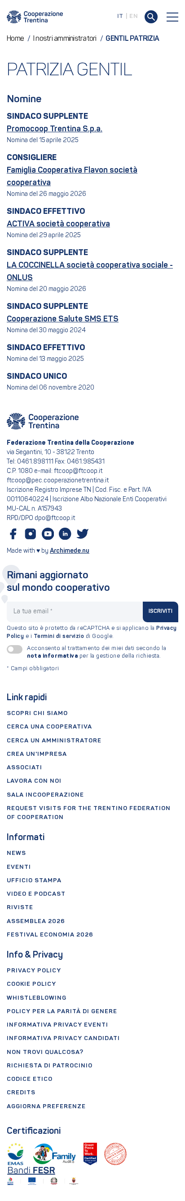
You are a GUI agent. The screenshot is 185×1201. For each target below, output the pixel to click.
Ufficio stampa (34, 881)
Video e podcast (36, 894)
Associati (24, 768)
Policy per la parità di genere (62, 1012)
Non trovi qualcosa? (45, 1052)
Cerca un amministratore (54, 741)
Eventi (19, 867)
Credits (21, 1093)
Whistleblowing (36, 998)
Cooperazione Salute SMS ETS (63, 319)
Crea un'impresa (37, 754)
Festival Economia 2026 (50, 935)
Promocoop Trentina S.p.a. (54, 129)
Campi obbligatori (33, 669)
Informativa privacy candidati (63, 1038)
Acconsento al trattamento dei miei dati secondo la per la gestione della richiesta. (96, 652)
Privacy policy (34, 971)
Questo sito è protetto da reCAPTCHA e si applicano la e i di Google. (92, 633)
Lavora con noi (34, 781)
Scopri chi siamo (37, 713)
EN (133, 16)
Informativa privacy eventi (57, 1025)
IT (120, 16)
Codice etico (30, 1079)
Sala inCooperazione (45, 795)
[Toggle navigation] (172, 17)
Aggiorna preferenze (46, 1107)
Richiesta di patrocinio (49, 1066)
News (16, 853)
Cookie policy (31, 984)
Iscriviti (161, 611)
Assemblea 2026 (36, 921)
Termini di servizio (59, 636)
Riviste (20, 908)
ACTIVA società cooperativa (58, 224)
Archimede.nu (69, 551)
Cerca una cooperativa (49, 727)
